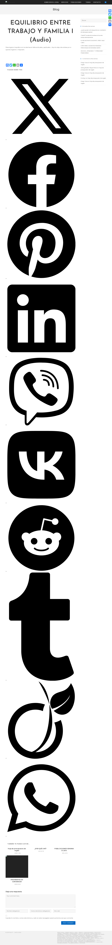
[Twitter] (110, 14)
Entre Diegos (61, 938)
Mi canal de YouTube (73, 938)
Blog (75, 941)
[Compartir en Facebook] (41, 208)
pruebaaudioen (62, 943)
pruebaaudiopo (73, 943)
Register (86, 933)
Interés (80, 941)
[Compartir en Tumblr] (41, 680)
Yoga (92, 938)
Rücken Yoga (99, 938)
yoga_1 (85, 939)
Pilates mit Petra (79, 940)
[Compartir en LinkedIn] (41, 356)
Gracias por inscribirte (77, 936)
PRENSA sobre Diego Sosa (89, 937)
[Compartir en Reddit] (41, 571)
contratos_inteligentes (65, 940)
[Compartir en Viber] (41, 425)
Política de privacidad (85, 934)
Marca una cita (95, 933)
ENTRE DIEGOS (85, 938)
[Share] (110, 24)
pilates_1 (79, 939)
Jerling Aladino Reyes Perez (89, 67)
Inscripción (97, 936)
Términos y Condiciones (70, 933)
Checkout (69, 935)
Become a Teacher (91, 935)
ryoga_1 (90, 939)
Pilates (59, 939)
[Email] (110, 21)
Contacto (97, 932)
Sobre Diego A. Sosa (71, 932)
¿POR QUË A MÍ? (41, 848)
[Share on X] (41, 140)
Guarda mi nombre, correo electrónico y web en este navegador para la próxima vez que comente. (39, 918)
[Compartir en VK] (41, 503)
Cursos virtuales (63, 936)
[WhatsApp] (110, 17)
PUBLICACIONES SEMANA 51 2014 (64, 849)
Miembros (60, 934)
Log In (81, 933)
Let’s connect (68, 941)
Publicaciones (88, 932)
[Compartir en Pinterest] (41, 278)
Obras (81, 932)
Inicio (98, 940)
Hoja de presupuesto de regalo (17, 849)
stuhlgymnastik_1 (69, 939)
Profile (82, 935)
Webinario (89, 936)
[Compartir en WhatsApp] (41, 836)
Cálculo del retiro (63, 942)
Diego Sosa (84, 62)
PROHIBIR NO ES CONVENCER (17, 880)
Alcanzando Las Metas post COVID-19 (68, 937)
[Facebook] (110, 11)
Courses (75, 935)
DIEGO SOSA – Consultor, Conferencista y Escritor (86, 942)
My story (60, 941)
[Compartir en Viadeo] (41, 758)
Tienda (59, 933)
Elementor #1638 (99, 934)
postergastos (90, 940)
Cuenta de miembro (71, 934)
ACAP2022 (82, 943)
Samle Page (60, 935)
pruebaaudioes (89, 941)
